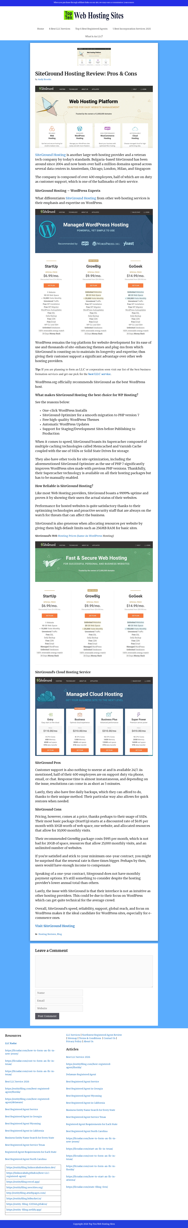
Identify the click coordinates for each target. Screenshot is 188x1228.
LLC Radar (11, 1043)
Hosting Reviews (47, 934)
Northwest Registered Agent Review (102, 1035)
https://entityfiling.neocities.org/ (24, 1187)
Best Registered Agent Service (21, 1109)
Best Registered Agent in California (24, 1130)
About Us (88, 1041)
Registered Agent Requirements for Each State (30, 1152)
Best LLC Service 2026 (17, 1081)
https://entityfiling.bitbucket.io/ (23, 1198)
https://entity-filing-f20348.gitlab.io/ (26, 1204)
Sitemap (72, 1038)
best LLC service (99, 374)
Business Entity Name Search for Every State (29, 1137)
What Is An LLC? (94, 36)
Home (40, 28)
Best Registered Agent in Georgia (23, 1116)
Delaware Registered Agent (81, 1074)
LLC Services (73, 1035)
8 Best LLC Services (59, 28)
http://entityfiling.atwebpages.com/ (26, 1193)
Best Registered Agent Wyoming (23, 1123)
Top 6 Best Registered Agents (91, 28)
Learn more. (129, 2)
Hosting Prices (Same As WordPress (80, 535)
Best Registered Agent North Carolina (25, 1159)
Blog (59, 934)
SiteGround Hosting (50, 155)
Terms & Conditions (90, 1038)
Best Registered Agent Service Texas (25, 1145)
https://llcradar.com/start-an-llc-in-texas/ (89, 1148)
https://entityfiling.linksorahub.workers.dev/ (31, 1167)
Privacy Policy (74, 1041)
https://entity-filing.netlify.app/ (23, 1209)
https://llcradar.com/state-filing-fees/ (87, 1187)
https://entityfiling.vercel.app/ (23, 1181)
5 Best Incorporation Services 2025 (132, 28)
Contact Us (109, 1038)
